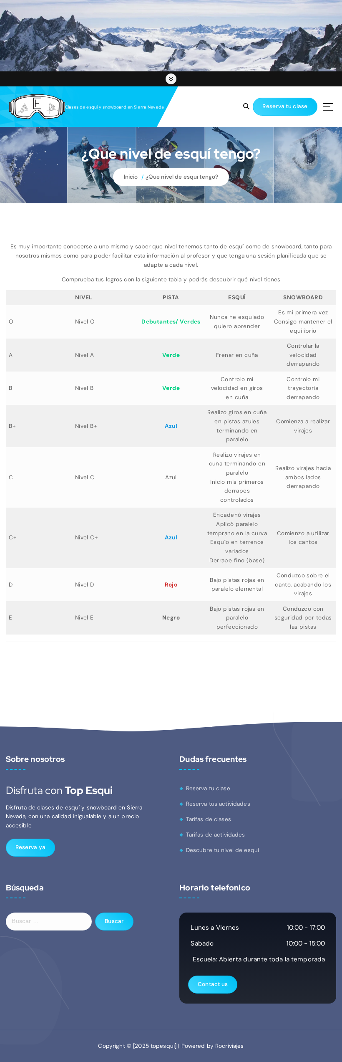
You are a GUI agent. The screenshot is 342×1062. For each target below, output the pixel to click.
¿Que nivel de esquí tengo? (182, 176)
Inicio (131, 176)
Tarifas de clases (208, 819)
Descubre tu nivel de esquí (222, 850)
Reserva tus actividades (218, 803)
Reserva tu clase (208, 788)
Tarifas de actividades (215, 834)
